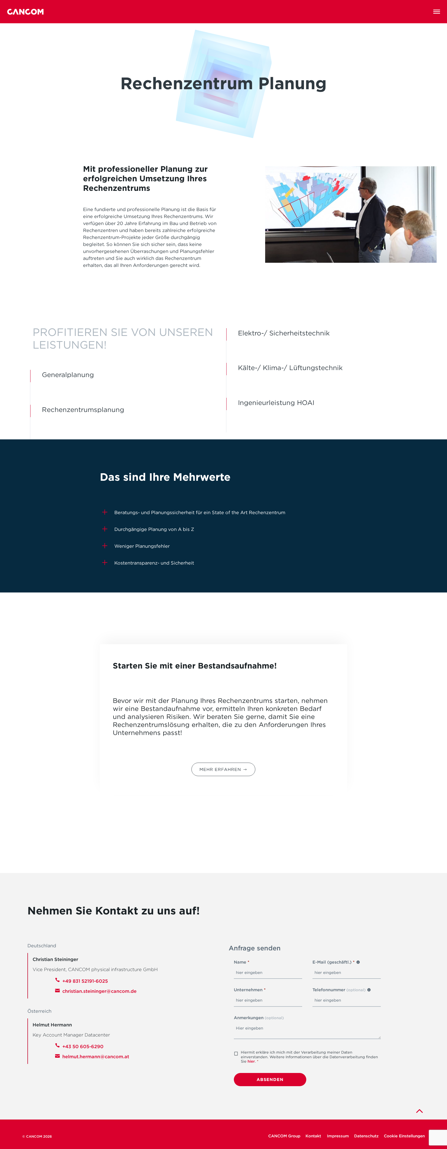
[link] (419, 1111)
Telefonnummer (339, 989)
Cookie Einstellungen (404, 1135)
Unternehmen (250, 989)
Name (241, 962)
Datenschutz (366, 1135)
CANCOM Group (284, 1135)
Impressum (338, 1135)
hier (251, 1061)
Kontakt (314, 1135)
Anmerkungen (259, 1017)
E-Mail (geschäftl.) (333, 962)
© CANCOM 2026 (37, 1136)
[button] (436, 11)
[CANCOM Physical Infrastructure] (25, 12)
